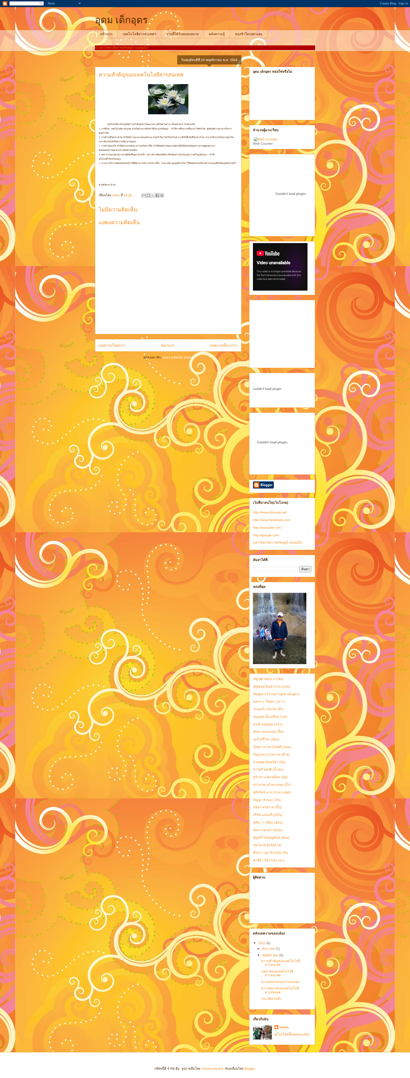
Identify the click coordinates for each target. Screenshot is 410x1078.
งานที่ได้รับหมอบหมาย (182, 34)
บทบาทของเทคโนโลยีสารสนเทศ (277, 973)
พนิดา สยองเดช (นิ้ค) (268, 731)
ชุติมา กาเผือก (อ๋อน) (268, 822)
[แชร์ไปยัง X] (152, 195)
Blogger (249, 1068)
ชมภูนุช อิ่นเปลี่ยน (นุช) (270, 717)
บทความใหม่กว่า (112, 345)
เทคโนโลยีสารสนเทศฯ (139, 34)
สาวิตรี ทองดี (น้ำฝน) (268, 769)
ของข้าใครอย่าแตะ (249, 34)
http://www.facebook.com (271, 520)
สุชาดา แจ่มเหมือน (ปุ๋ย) (270, 777)
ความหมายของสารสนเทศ (280, 982)
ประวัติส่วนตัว (271, 999)
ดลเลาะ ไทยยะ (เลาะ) (269, 701)
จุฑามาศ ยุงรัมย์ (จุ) (267, 845)
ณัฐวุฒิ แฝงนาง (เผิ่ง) (268, 679)
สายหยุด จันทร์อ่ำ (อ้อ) (269, 762)
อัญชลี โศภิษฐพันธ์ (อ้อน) (271, 837)
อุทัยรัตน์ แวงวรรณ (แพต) (271, 792)
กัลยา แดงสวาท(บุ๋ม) (267, 830)
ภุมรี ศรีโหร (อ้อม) (266, 739)
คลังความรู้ (217, 34)
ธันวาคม (269, 948)
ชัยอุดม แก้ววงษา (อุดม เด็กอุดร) (276, 694)
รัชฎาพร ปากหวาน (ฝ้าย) (271, 754)
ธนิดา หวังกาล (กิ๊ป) (267, 807)
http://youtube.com (267, 527)
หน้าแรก (106, 34)
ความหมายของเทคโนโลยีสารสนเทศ (280, 990)
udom (284, 1027)
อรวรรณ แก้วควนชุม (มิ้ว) (272, 784)
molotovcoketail (212, 1068)
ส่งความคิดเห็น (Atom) (178, 357)
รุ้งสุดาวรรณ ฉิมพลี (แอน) (272, 747)
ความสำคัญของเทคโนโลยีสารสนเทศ (280, 963)
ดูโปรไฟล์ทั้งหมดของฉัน (292, 1034)
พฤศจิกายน (270, 955)
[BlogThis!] (148, 195)
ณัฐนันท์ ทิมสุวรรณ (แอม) (271, 686)
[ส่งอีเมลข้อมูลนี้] (143, 195)
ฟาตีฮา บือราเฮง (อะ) (268, 860)
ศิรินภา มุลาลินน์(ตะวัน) (270, 852)
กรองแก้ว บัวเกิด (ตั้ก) (268, 709)
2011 (262, 943)
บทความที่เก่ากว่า (224, 345)
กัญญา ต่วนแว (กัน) (267, 800)
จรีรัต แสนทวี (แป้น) (267, 815)
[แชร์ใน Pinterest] (161, 195)
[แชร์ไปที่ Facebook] (157, 195)
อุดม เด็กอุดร (121, 20)
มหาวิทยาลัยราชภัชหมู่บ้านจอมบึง (277, 542)
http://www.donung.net (269, 512)
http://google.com (266, 535)
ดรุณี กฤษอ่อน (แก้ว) (267, 724)
